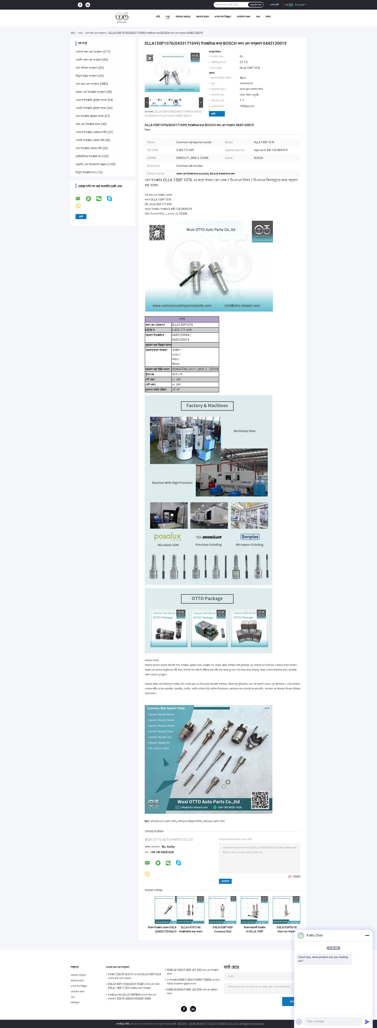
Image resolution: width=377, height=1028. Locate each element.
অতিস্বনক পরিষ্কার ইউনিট (190, 821)
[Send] (367, 1021)
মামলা (268, 16)
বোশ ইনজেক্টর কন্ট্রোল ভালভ (90, 116)
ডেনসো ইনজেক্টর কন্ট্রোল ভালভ (91, 100)
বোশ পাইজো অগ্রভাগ (87, 68)
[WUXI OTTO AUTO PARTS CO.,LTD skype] (112, 198)
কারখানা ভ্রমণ (202, 16)
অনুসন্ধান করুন (255, 4)
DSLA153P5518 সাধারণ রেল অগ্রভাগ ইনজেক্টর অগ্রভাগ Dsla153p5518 (286, 929)
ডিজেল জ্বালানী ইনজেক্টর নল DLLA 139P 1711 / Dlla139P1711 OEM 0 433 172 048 (254, 929)
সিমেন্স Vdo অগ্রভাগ (87, 76)
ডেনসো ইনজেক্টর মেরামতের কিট (91, 132)
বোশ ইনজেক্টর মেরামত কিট (89, 148)
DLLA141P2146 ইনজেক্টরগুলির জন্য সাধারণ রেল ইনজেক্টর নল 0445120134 (190, 929)
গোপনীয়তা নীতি (122, 1023)
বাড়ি (158, 16)
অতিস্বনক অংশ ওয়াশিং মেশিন (163, 821)
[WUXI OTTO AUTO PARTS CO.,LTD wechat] (101, 198)
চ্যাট (213, 113)
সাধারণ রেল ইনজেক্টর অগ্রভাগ (91, 92)
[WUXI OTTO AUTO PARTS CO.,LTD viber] (81, 206)
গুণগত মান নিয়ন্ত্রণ (223, 16)
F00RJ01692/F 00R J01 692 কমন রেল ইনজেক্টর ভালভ (193, 971)
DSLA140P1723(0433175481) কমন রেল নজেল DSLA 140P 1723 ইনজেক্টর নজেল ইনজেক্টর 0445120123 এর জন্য (134, 986)
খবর (258, 16)
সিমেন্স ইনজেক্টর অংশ (86, 172)
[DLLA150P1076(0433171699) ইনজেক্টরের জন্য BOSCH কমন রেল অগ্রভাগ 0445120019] (172, 73)
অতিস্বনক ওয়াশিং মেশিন (214, 821)
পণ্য (168, 16)
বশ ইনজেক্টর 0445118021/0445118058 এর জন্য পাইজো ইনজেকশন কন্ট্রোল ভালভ (193, 981)
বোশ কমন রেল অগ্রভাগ (95, 33)
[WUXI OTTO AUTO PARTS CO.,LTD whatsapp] (91, 198)
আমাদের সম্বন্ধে (183, 16)
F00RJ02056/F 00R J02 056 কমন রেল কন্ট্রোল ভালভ (192, 991)
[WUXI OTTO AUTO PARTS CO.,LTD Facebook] (80, 4)
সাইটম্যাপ (75, 1002)
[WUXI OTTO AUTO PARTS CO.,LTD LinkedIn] (87, 4)
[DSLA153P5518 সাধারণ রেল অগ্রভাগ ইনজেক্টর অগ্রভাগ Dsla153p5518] (286, 910)
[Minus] (367, 935)
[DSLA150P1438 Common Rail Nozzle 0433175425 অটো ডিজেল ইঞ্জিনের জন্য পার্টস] (222, 910)
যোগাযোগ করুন (243, 16)
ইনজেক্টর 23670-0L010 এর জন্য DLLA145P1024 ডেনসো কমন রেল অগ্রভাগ (134, 976)
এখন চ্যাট (274, 4)
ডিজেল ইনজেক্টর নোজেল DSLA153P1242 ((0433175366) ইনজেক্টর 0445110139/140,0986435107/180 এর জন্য (168, 929)
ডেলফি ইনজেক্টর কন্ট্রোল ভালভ (91, 108)
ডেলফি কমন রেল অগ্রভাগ (89, 60)
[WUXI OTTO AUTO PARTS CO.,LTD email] (80, 198)
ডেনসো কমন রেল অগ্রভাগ (89, 52)
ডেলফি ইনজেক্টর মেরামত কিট (90, 140)
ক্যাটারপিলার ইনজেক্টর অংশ (89, 156)
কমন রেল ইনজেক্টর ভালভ (88, 124)
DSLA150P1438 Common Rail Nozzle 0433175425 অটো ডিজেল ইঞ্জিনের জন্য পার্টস (222, 929)
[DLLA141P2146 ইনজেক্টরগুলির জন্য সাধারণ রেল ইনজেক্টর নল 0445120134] (190, 910)
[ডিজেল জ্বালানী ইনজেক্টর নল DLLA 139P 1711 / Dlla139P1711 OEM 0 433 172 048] (254, 910)
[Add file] (299, 1021)
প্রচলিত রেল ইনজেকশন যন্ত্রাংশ (91, 164)
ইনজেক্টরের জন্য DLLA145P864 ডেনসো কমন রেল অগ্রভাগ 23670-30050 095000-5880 (132, 996)
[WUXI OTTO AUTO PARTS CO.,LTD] (122, 17)
